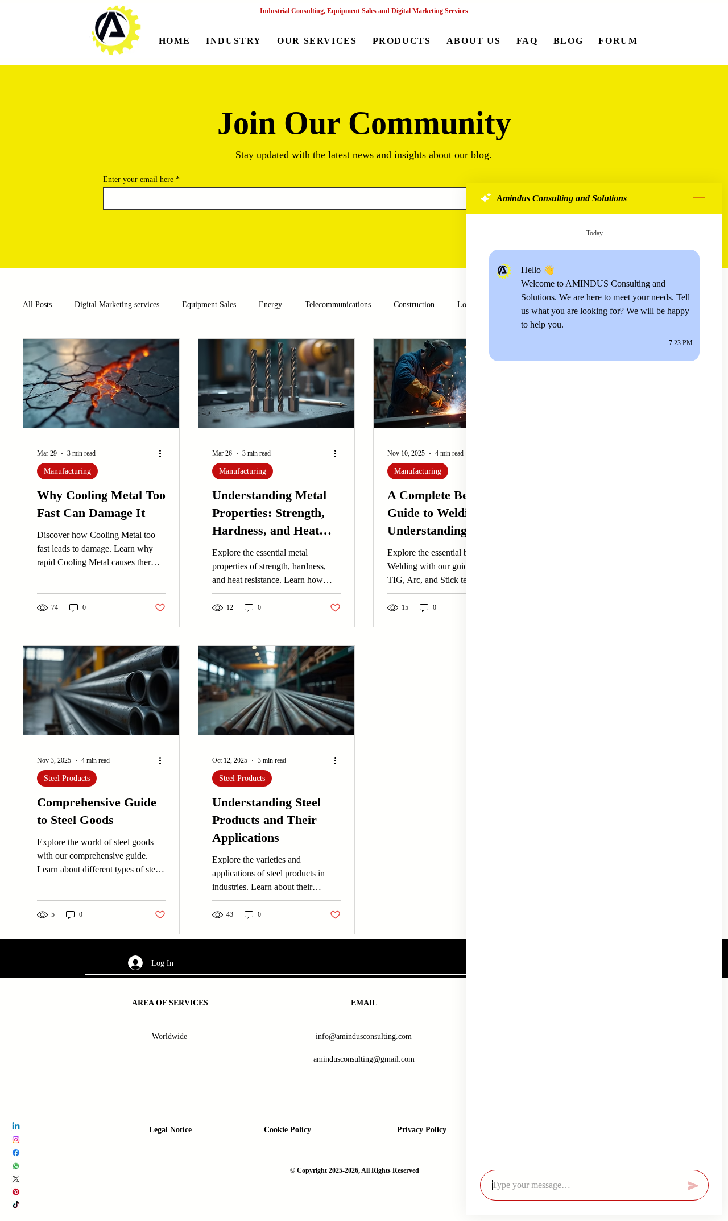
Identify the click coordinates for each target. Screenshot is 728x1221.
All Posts (37, 304)
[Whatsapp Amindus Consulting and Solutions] (15, 1165)
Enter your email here (138, 180)
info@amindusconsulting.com (364, 1036)
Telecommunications (338, 304)
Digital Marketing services (117, 304)
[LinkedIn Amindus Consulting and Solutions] (15, 1126)
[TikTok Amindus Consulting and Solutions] (15, 1205)
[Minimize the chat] (699, 198)
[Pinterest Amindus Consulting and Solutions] (15, 1192)
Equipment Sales (209, 304)
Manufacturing (67, 471)
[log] (594, 688)
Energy (270, 304)
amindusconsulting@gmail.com (364, 1059)
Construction (414, 304)
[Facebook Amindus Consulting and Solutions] (15, 1152)
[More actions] (164, 453)
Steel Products (67, 778)
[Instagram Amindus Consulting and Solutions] (15, 1139)
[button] (234, 42)
